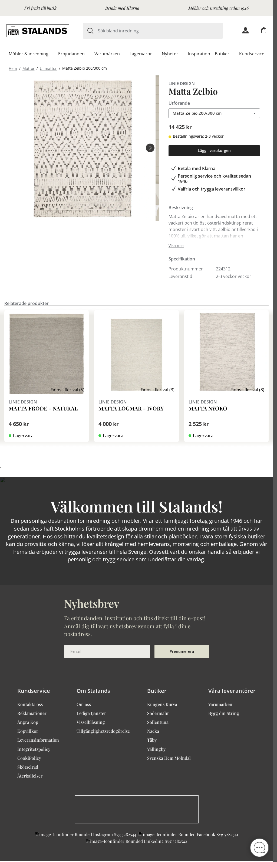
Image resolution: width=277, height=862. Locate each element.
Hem (13, 68)
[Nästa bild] (150, 148)
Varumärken (107, 54)
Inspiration (199, 54)
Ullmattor (48, 68)
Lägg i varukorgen (214, 150)
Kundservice (251, 54)
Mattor (28, 68)
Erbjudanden (71, 54)
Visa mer (176, 245)
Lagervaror (141, 54)
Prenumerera (182, 651)
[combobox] (160, 30)
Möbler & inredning (28, 54)
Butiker (222, 54)
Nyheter (170, 54)
